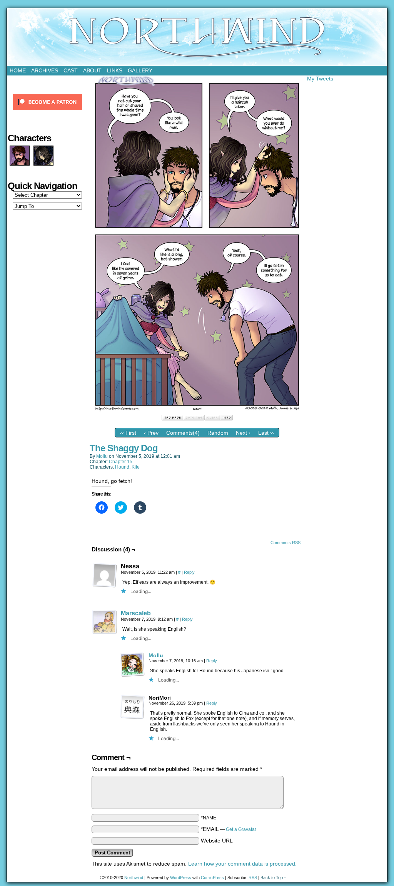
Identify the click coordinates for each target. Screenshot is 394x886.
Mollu (102, 456)
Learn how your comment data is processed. (242, 864)
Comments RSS (285, 542)
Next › (243, 433)
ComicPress (212, 877)
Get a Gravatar (241, 829)
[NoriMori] (132, 707)
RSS (253, 877)
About (92, 70)
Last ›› (266, 433)
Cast (70, 70)
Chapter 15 (120, 461)
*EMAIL (228, 829)
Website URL (217, 840)
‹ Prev (151, 433)
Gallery (140, 70)
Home (18, 70)
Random (217, 433)
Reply (189, 572)
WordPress (180, 877)
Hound (122, 467)
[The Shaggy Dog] (197, 412)
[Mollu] (132, 675)
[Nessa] (104, 575)
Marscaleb (136, 613)
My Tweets (320, 78)
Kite (136, 467)
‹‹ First (128, 433)
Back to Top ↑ (273, 877)
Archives (44, 70)
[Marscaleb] (104, 633)
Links (114, 70)
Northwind (197, 37)
